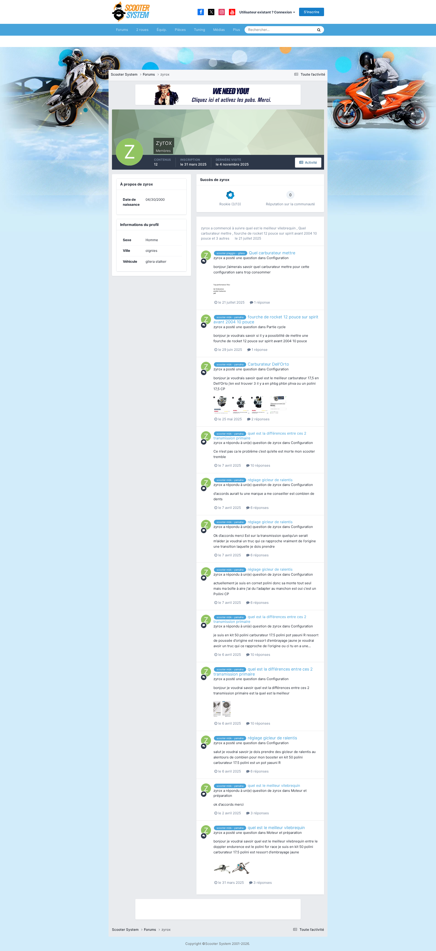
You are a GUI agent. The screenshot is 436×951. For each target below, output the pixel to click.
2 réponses (260, 419)
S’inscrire (311, 12)
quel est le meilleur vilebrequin (271, 228)
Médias (219, 29)
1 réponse (261, 302)
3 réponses (259, 813)
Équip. (162, 29)
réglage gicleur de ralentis (270, 480)
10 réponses (260, 465)
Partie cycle (276, 327)
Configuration (278, 258)
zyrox (205, 228)
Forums (122, 29)
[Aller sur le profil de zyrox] (206, 255)
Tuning (199, 29)
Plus (236, 29)
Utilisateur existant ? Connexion (266, 12)
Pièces (180, 29)
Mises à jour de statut (293, 29)
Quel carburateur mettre (272, 252)
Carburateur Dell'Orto (268, 364)
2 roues (142, 29)
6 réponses (259, 507)
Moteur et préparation (284, 832)
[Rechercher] (319, 29)
